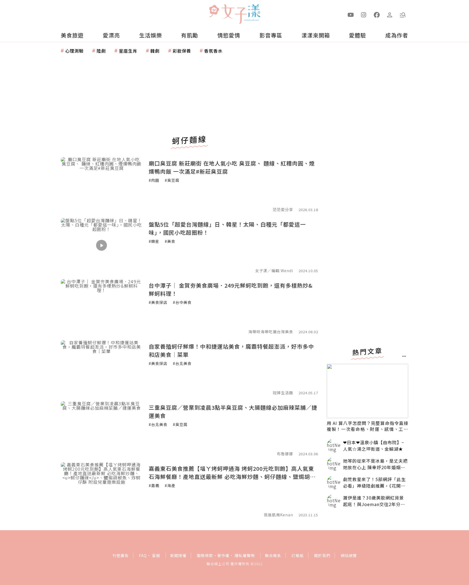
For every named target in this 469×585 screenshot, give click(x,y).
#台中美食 (182, 302)
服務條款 (205, 555)
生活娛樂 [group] (150, 35)
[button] (402, 14)
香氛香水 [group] (213, 50)
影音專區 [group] (270, 35)
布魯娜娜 (285, 453)
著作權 (223, 555)
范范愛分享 (283, 209)
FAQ (143, 555)
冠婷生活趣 (283, 392)
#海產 (170, 485)
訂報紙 (297, 555)
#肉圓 (154, 180)
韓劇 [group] (155, 50)
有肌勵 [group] (189, 35)
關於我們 (322, 555)
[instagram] (363, 14)
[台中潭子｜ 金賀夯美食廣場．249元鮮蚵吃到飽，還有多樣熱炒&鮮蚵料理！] (101, 306)
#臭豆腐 (172, 180)
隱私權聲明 (244, 555)
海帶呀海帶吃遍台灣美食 (270, 331)
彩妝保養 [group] (182, 50)
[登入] (389, 14)
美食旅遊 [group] (72, 35)
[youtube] (350, 14)
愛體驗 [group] (357, 35)
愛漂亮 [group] (111, 35)
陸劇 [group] (101, 50)
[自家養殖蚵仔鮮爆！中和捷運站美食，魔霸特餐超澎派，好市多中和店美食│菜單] (101, 367)
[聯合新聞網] (214, 11)
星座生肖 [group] (128, 50)
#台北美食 (182, 363)
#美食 (170, 241)
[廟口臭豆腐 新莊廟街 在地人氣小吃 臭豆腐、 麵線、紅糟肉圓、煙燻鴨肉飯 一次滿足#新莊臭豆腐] (101, 184)
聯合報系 (273, 555)
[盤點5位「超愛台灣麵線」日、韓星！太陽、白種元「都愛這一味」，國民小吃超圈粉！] (101, 245)
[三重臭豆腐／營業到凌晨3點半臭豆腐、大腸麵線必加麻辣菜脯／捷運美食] (101, 428)
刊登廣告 (120, 555)
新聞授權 (178, 555)
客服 (156, 555)
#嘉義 (154, 485)
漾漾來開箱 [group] (316, 35)
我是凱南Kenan (278, 514)
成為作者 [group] (396, 35)
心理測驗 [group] (74, 50)
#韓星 (154, 241)
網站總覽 (349, 555)
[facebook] (376, 14)
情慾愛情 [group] (228, 35)
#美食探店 (158, 302)
